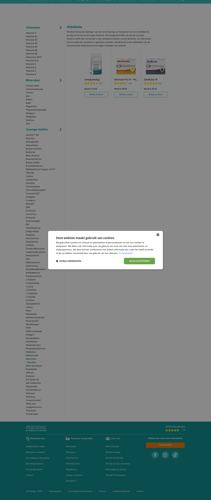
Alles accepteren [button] (139, 261)
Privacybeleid (125, 253)
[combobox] (157, 234)
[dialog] (105, 250)
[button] (68, 261)
